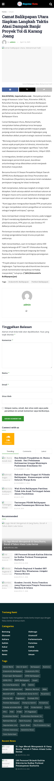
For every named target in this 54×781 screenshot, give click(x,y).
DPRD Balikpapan (32, 676)
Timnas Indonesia (10, 730)
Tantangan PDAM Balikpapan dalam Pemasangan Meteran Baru (32, 503)
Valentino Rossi (27, 730)
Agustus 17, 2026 (22, 591)
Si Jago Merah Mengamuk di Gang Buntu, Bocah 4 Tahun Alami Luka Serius (25, 543)
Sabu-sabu (38, 721)
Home (4, 12)
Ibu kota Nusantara (11, 685)
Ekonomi (6, 635)
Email (5, 384)
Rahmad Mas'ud (9, 721)
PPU (5, 712)
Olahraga (32, 631)
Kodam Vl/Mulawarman (12, 689)
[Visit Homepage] (27, 4)
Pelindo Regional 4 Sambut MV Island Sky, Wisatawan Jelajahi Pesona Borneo (31, 571)
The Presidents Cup (42, 725)
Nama (5, 373)
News (4, 654)
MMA (45, 689)
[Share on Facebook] (10, 89)
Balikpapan (35, 667)
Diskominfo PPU (32, 671)
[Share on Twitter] (27, 89)
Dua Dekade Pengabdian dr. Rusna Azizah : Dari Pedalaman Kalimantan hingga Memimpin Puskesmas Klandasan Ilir (32, 462)
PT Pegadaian (30, 712)
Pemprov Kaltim (29, 703)
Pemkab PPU (33, 698)
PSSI (12, 712)
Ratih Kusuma (25, 721)
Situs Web (6, 396)
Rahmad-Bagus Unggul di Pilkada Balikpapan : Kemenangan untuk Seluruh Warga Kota (32, 477)
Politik (31, 647)
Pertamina (43, 703)
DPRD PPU (7, 680)
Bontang (6, 631)
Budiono (46, 667)
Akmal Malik (8, 667)
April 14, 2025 (25, 42)
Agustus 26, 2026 (11, 548)
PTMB (19, 712)
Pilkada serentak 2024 (12, 707)
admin (12, 42)
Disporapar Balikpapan (12, 676)
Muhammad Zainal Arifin (28, 694)
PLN (26, 707)
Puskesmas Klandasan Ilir (31, 716)
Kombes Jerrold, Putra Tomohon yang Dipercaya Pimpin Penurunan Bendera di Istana (32, 585)
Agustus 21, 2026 (22, 577)
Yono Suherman (9, 734)
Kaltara (5, 639)
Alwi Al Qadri (22, 667)
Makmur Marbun (32, 689)
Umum (11, 12)
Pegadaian (20, 698)
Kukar (4, 647)
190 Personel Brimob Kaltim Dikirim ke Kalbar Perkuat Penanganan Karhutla (33, 557)
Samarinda (33, 650)
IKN (23, 685)
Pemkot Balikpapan (40, 282)
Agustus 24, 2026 (22, 563)
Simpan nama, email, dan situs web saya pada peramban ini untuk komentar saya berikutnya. (27, 409)
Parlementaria (35, 639)
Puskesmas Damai (10, 716)
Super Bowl (25, 725)
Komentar (7, 340)
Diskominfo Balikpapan (19, 282)
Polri (47, 707)
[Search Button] (50, 4)
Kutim (5, 650)
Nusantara (45, 694)
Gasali (35, 680)
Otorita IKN (7, 698)
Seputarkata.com (10, 725)
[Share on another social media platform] (44, 89)
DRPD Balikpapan (22, 680)
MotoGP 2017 (8, 694)
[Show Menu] (3, 4)
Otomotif (32, 635)
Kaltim (5, 643)
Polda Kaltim (36, 707)
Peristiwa (32, 643)
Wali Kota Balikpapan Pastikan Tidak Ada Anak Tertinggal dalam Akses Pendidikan (32, 491)
